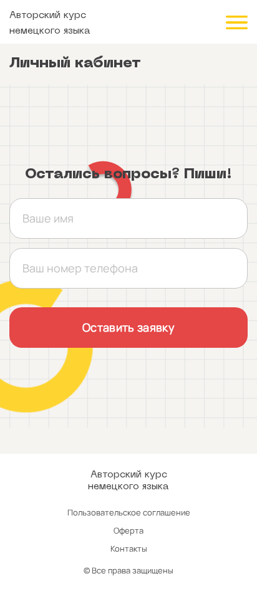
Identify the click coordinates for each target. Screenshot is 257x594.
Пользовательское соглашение (128, 512)
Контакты (128, 548)
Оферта (128, 530)
